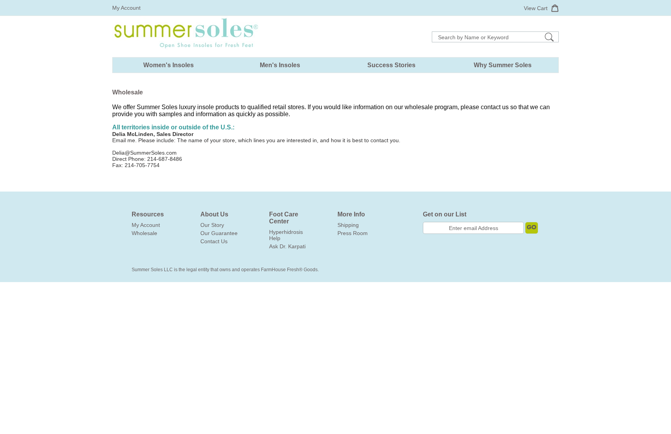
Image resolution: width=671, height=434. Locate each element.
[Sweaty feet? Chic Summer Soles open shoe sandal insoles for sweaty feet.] (186, 54)
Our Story (212, 225)
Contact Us (214, 241)
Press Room (352, 233)
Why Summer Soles (503, 65)
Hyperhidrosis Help (286, 235)
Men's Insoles (280, 65)
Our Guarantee (219, 233)
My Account (126, 8)
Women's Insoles (168, 65)
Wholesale (144, 233)
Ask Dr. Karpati (287, 246)
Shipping (348, 225)
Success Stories (391, 65)
